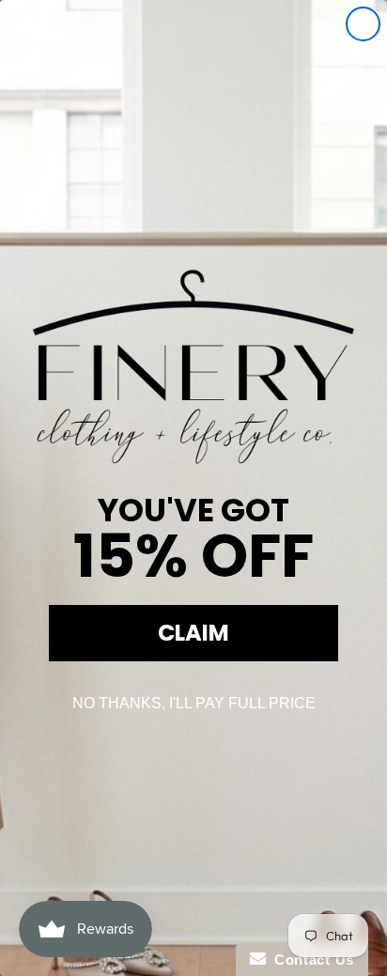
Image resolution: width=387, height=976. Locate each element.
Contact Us (310, 960)
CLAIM (193, 632)
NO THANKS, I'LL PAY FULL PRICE (194, 703)
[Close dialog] (363, 24)
